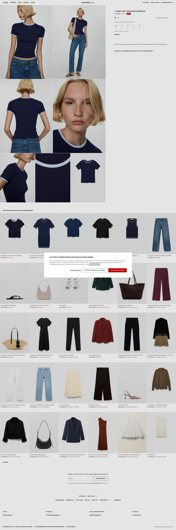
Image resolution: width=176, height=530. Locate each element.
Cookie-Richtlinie (95, 264)
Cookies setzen (75, 270)
